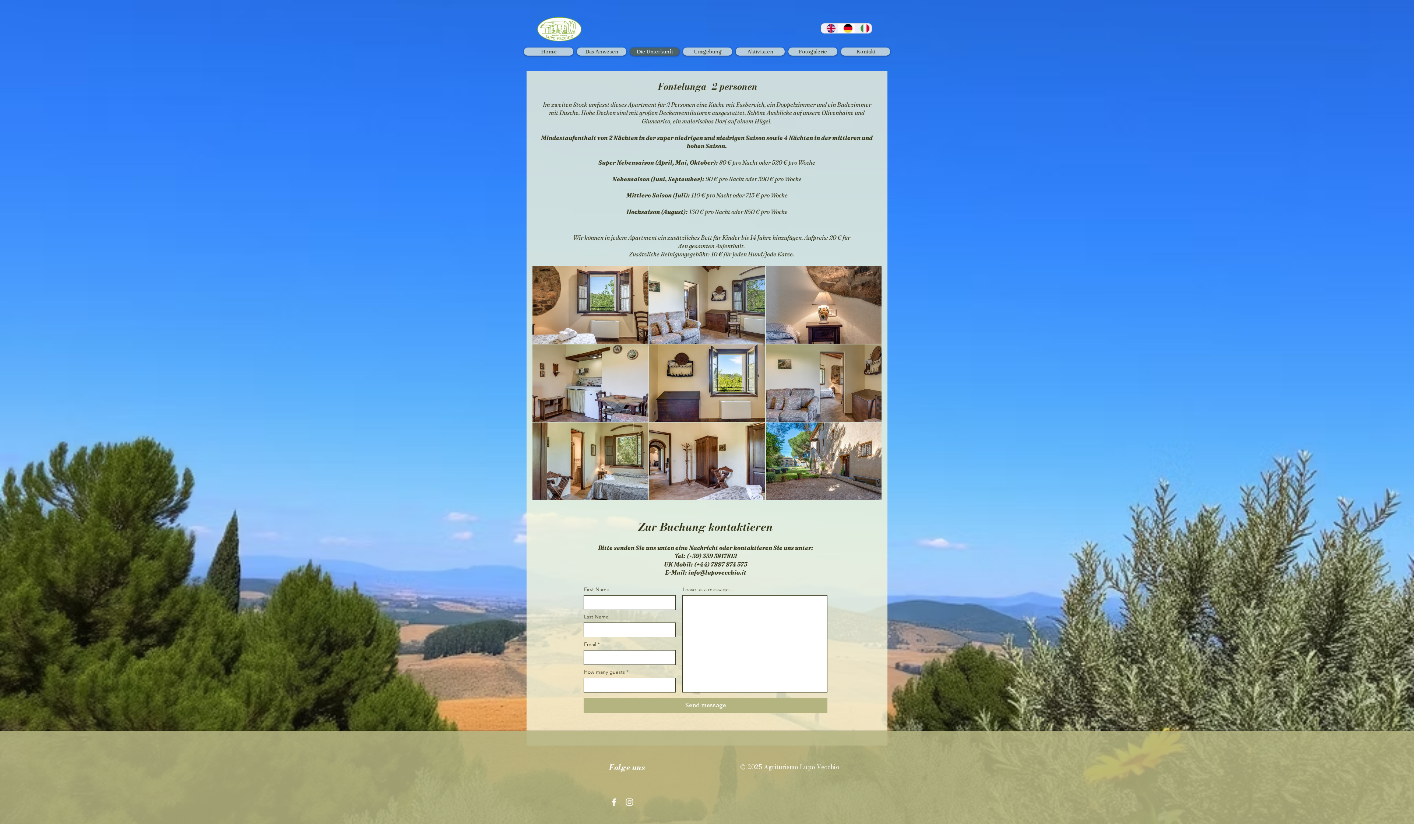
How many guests (604, 671)
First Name (596, 589)
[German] (846, 28)
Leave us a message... (708, 589)
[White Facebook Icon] (614, 802)
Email (590, 644)
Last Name (596, 616)
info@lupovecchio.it (717, 572)
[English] (829, 28)
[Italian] (863, 28)
